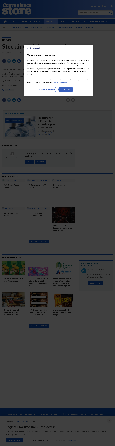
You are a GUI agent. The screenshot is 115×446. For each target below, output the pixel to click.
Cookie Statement (60, 82)
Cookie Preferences (46, 89)
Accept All (65, 89)
